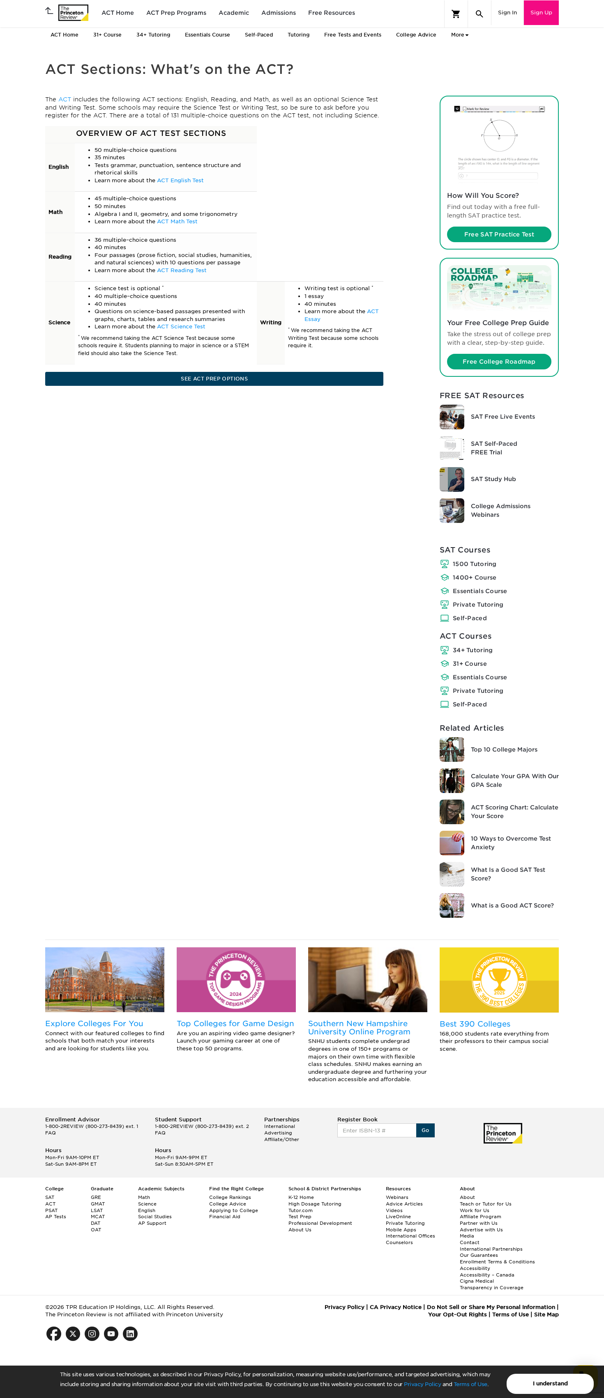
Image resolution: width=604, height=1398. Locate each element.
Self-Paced (259, 35)
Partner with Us (479, 1223)
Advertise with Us (481, 1230)
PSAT (51, 1210)
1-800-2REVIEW (91, 1126)
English (146, 1210)
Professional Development (320, 1223)
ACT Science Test (181, 326)
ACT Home (117, 12)
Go (425, 1130)
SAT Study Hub (493, 479)
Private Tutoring (478, 604)
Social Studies (155, 1216)
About (467, 1197)
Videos (394, 1210)
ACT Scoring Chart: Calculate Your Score (514, 811)
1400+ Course (474, 577)
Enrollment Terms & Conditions (497, 1262)
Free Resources (331, 12)
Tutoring (298, 35)
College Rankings (230, 1197)
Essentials (207, 35)
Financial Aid (224, 1216)
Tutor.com (300, 1210)
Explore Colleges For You (94, 1023)
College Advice (416, 35)
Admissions (278, 12)
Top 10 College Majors (504, 749)
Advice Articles (404, 1204)
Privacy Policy (422, 1384)
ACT (65, 99)
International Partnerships (491, 1249)
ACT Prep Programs (176, 12)
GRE (96, 1197)
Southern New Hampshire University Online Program (359, 1027)
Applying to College (233, 1210)
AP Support (152, 1223)
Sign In (507, 12)
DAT (95, 1223)
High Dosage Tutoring (314, 1204)
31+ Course (470, 663)
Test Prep (299, 1216)
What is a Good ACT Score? (512, 905)
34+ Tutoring (473, 650)
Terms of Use (470, 1384)
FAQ (50, 1133)
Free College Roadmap (499, 361)
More (457, 35)
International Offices (410, 1236)
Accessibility (475, 1268)
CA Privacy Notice (396, 1307)
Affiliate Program (480, 1216)
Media (467, 1236)
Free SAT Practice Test (499, 234)
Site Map (546, 1314)
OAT (96, 1230)
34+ (153, 35)
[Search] (479, 14)
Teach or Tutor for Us (486, 1204)
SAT (49, 1197)
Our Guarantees (479, 1255)
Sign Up (541, 12)
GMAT (98, 1204)
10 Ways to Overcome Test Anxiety (511, 842)
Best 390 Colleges (475, 1024)
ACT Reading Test (182, 270)
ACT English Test (180, 180)
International (279, 1126)
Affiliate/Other (281, 1139)
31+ (107, 35)
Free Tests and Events (352, 35)
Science (147, 1204)
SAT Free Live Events (503, 416)
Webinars (397, 1197)
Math (144, 1197)
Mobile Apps (401, 1230)
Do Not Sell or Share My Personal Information (491, 1307)
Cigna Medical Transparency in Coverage (491, 1284)
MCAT (98, 1216)
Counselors (399, 1242)
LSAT (97, 1210)
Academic (234, 12)
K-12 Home (301, 1197)
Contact (470, 1242)
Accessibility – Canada (487, 1275)
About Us (299, 1230)
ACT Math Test (177, 221)
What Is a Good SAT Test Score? (508, 874)
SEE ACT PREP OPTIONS (214, 379)
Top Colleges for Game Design (235, 1023)
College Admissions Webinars (500, 510)
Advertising (278, 1133)
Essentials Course (480, 591)
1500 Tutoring (475, 564)
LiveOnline (398, 1216)
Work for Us (474, 1210)
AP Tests (55, 1216)
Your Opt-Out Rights (457, 1314)
